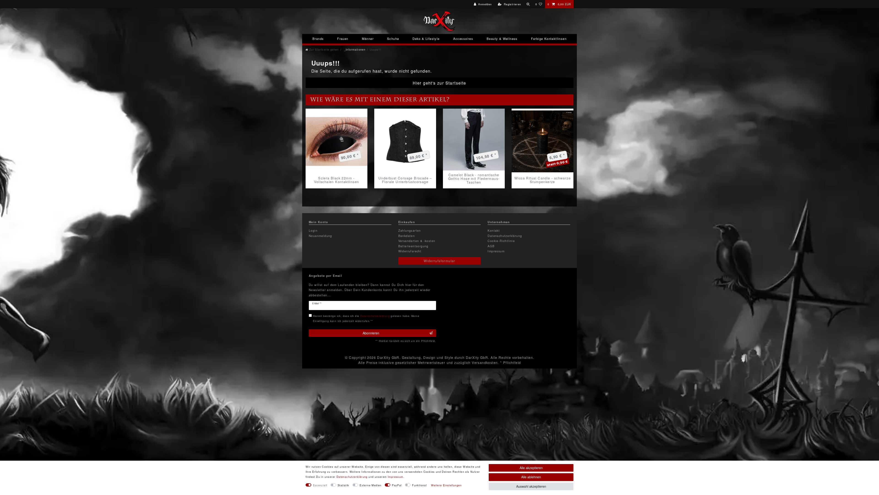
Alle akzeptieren (531, 467)
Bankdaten (406, 236)
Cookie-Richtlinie (501, 241)
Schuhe (393, 38)
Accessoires (463, 38)
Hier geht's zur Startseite (439, 83)
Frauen (342, 38)
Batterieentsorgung (413, 246)
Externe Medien (371, 485)
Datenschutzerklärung (505, 236)
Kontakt (494, 230)
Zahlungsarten (409, 230)
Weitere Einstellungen (446, 485)
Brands (318, 38)
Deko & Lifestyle (426, 38)
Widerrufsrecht (410, 251)
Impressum (496, 251)
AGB (491, 246)
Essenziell (320, 485)
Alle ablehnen (531, 477)
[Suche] (528, 4)
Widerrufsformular (439, 260)
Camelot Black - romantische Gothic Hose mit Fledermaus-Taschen (474, 178)
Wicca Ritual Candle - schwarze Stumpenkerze (542, 180)
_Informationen (354, 49)
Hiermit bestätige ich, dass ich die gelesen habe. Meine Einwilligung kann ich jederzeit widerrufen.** (366, 318)
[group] (336, 141)
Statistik (343, 485)
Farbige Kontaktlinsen (549, 38)
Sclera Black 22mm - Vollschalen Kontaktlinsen (336, 180)
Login (313, 230)
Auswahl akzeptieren (531, 486)
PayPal (397, 485)
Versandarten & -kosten (416, 241)
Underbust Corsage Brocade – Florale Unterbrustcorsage (405, 180)
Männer (368, 38)
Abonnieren (371, 333)
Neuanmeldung (320, 236)
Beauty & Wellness (502, 38)
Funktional (419, 485)
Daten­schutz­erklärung (352, 476)
